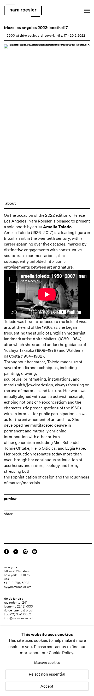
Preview (10, 499)
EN (64, 9)
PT (71, 9)
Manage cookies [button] (47, 662)
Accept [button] (47, 686)
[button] (11, 119)
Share (8, 514)
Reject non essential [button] (47, 674)
